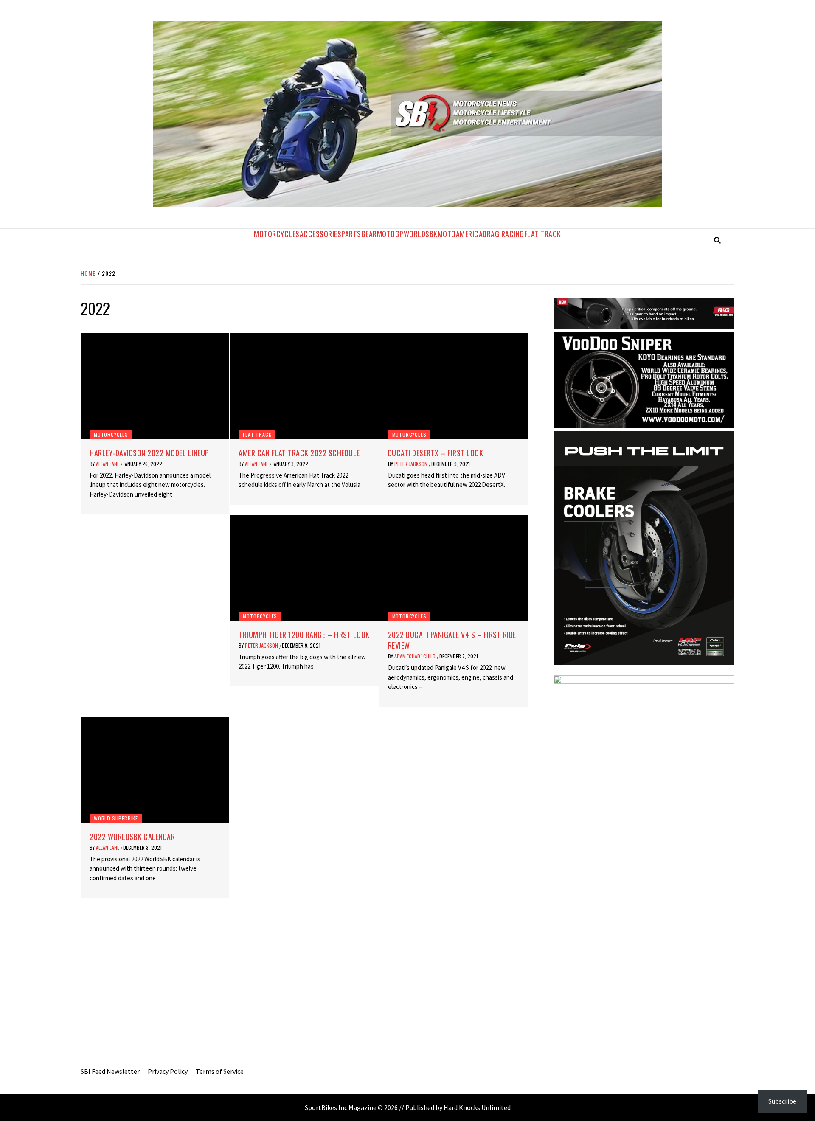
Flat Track (542, 233)
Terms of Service (220, 1071)
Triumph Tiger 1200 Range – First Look (304, 634)
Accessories (321, 233)
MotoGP (390, 233)
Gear (369, 233)
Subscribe (782, 1101)
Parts (351, 233)
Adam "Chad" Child (415, 656)
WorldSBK (421, 233)
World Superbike (116, 818)
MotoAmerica (460, 233)
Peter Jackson (411, 463)
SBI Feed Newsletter (110, 1071)
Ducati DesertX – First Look (435, 452)
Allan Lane (108, 463)
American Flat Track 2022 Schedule (299, 452)
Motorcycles (277, 233)
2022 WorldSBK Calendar (132, 836)
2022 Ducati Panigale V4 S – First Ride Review (452, 640)
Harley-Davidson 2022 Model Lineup (149, 452)
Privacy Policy (168, 1071)
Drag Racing (503, 233)
